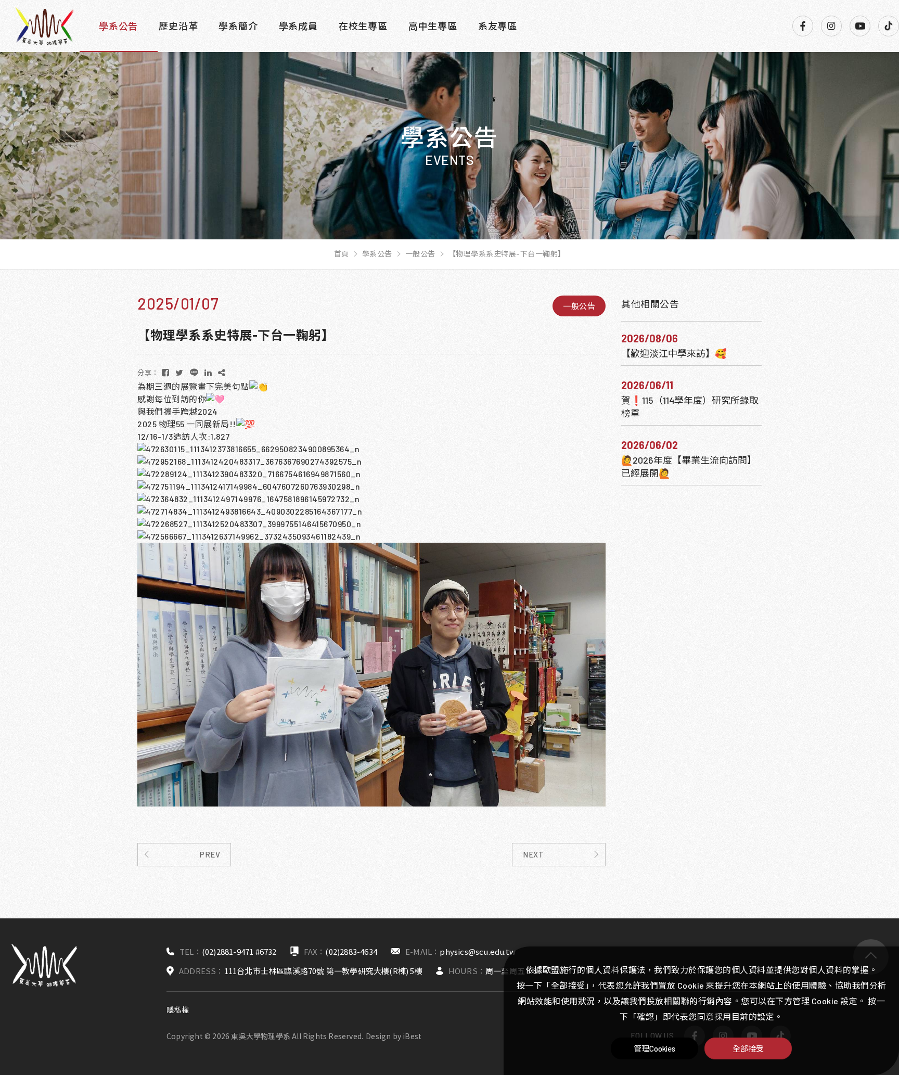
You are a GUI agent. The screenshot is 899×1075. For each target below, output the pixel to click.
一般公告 (420, 254)
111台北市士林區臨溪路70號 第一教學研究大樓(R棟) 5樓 (323, 970)
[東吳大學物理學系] (44, 26)
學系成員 (298, 26)
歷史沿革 (178, 26)
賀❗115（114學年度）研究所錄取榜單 (690, 406)
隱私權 (177, 1009)
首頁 (341, 254)
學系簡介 (238, 26)
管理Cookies (655, 1048)
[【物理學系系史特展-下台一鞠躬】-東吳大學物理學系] (166, 372)
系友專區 (497, 26)
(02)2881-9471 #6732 (239, 951)
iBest (412, 1036)
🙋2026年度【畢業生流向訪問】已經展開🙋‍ (688, 466)
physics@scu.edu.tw (478, 951)
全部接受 (748, 1048)
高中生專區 (432, 26)
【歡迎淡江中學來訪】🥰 (673, 353)
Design (378, 1036)
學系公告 (118, 26)
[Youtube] (860, 26)
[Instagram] (831, 26)
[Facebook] (802, 26)
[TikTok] (888, 26)
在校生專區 (363, 26)
